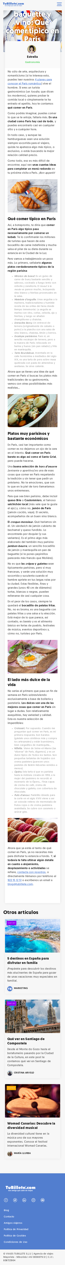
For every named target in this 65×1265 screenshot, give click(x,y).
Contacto (9, 1217)
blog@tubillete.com (20, 884)
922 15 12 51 (15, 880)
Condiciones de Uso (16, 1242)
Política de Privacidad (16, 1229)
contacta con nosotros (31, 872)
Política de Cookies (15, 1236)
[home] (14, 4)
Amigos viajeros (13, 1223)
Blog (6, 1210)
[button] (60, 5)
